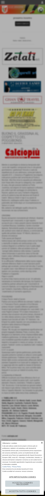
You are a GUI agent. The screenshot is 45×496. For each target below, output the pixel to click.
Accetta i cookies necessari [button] (22, 483)
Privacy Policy (16, 467)
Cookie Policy (6, 467)
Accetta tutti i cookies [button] (22, 491)
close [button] (41, 442)
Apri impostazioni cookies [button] (22, 477)
